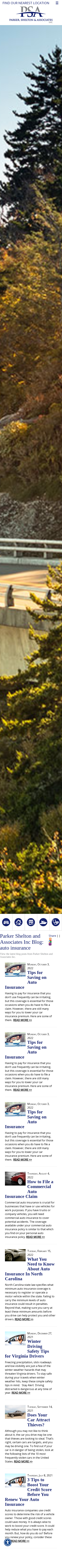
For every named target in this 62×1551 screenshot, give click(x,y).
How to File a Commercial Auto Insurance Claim (29, 1189)
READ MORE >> (22, 1020)
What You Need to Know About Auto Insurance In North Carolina (30, 1269)
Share (52, 936)
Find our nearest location (25, 3)
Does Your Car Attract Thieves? (38, 1419)
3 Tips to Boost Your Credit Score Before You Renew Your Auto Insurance (28, 1492)
